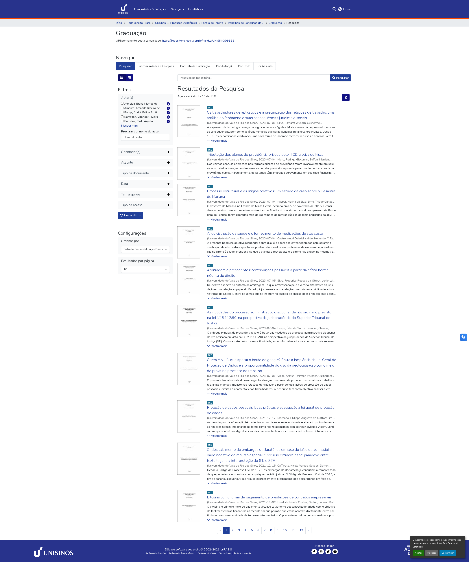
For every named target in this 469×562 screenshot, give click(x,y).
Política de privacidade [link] (207, 553)
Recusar (431, 552)
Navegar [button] (176, 9)
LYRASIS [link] (226, 550)
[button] (123, 9)
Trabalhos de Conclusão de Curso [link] (246, 23)
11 (293, 530)
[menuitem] (177, 9)
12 (301, 530)
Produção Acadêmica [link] (183, 23)
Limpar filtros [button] (132, 215)
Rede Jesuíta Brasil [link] (138, 23)
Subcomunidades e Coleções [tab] (156, 66)
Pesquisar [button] (342, 78)
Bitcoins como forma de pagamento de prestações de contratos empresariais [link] (269, 497)
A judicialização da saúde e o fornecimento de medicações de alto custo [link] (265, 233)
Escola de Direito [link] (212, 23)
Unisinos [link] (160, 23)
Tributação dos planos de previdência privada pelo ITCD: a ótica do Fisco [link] (265, 154)
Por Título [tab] (244, 66)
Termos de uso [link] (225, 553)
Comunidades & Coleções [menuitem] (150, 9)
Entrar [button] (347, 9)
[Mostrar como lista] (122, 77)
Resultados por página (137, 261)
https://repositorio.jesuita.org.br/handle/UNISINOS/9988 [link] (198, 41)
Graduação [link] (275, 23)
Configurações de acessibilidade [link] (181, 553)
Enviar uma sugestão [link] (242, 553)
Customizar (448, 552)
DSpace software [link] (176, 550)
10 (285, 530)
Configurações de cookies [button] (156, 553)
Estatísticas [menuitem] (195, 9)
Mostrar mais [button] (129, 126)
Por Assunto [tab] (264, 66)
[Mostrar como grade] (129, 77)
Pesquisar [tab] (125, 66)
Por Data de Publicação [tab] (195, 66)
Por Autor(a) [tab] (224, 66)
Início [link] (119, 23)
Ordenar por (130, 241)
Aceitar (418, 552)
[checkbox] (122, 103)
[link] (54, 551)
